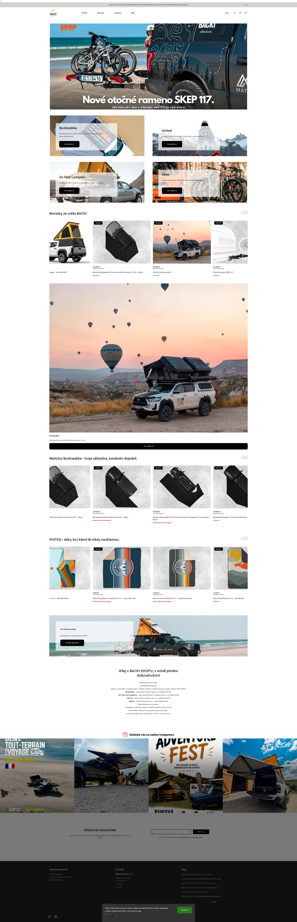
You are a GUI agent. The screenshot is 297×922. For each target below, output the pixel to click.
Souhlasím (184, 910)
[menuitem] (87, 13)
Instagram (118, 887)
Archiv (214, 902)
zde (139, 911)
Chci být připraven (72, 643)
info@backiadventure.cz (123, 878)
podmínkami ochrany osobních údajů (190, 837)
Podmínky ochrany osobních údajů (60, 877)
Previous (243, 212)
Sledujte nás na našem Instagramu (151, 735)
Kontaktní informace (56, 880)
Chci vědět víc (69, 144)
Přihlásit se (201, 832)
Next (247, 212)
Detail (146, 269)
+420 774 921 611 (121, 881)
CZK (226, 13)
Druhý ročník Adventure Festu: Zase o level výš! (197, 874)
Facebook (118, 884)
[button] (54, 67)
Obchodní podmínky (56, 874)
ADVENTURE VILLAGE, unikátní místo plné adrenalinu (199, 883)
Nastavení (109, 916)
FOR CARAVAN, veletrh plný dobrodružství (195, 892)
